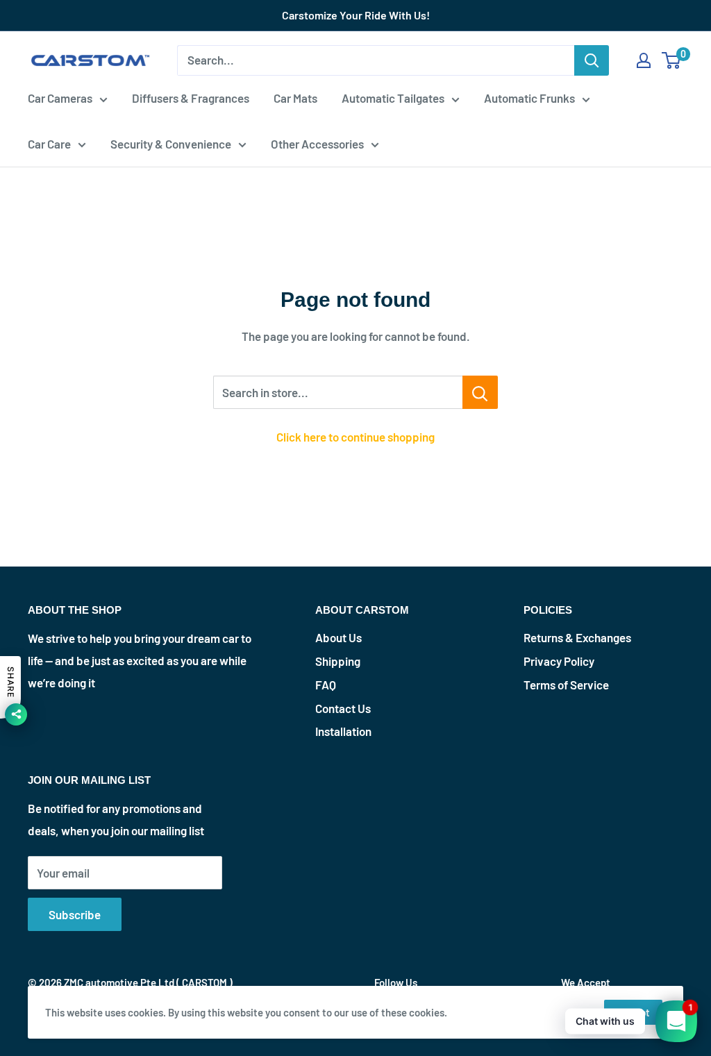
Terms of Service (566, 685)
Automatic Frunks (529, 98)
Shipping (337, 661)
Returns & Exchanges (577, 637)
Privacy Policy (559, 661)
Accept (633, 1012)
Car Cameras (60, 98)
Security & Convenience (170, 144)
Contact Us (343, 708)
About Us (338, 637)
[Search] (591, 60)
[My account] (644, 60)
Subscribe (75, 914)
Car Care (49, 144)
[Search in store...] (480, 392)
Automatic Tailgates (393, 98)
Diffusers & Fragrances (190, 98)
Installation (343, 731)
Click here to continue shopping (355, 437)
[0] (671, 60)
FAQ (325, 685)
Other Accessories (317, 144)
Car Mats (295, 98)
